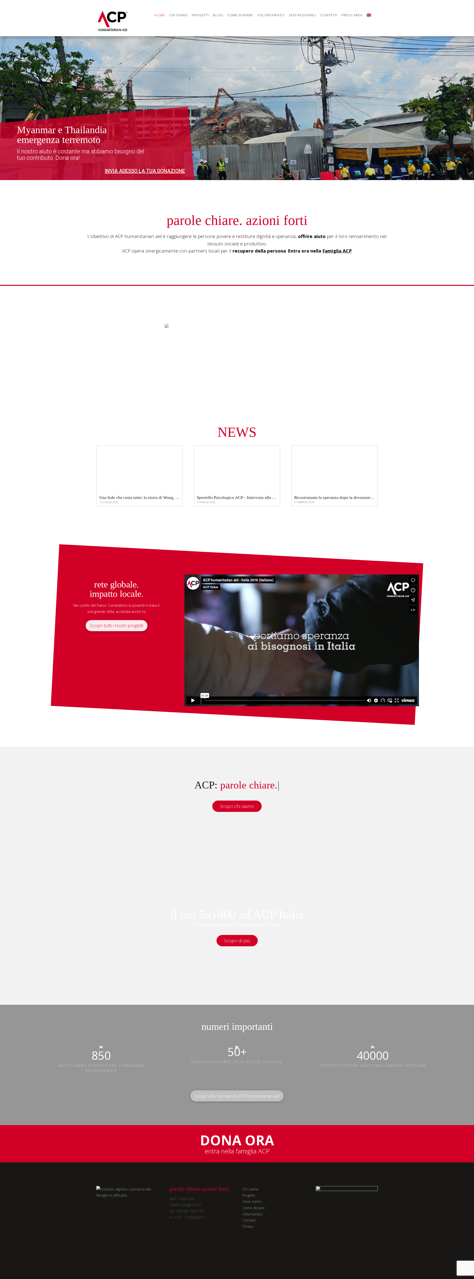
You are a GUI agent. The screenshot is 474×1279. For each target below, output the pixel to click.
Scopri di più (237, 940)
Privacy (248, 1226)
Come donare (254, 1208)
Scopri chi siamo (237, 806)
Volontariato (252, 1214)
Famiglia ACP (337, 251)
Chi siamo (250, 1189)
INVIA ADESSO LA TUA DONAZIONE (145, 171)
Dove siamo (252, 1201)
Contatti (249, 1220)
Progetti (249, 1195)
